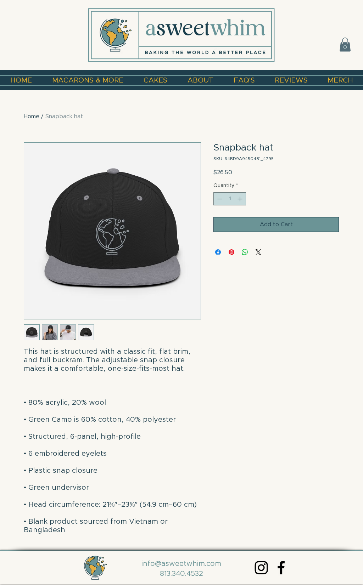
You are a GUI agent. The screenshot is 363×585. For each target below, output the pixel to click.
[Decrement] (218, 199)
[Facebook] (281, 568)
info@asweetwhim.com (181, 563)
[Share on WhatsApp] (245, 252)
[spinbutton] (229, 199)
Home (31, 116)
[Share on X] (258, 252)
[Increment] (240, 199)
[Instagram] (261, 568)
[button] (345, 44)
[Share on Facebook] (218, 252)
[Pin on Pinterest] (231, 252)
